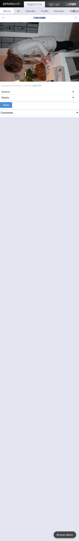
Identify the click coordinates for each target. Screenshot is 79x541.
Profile (44, 11)
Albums (7, 11)
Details (5, 97)
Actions (5, 91)
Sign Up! (54, 4)
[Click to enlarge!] (39, 52)
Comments (7, 112)
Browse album (65, 534)
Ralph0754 (34, 4)
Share (6, 105)
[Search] (74, 11)
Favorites (59, 11)
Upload (71, 4)
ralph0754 (36, 85)
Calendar (30, 11)
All (18, 11)
